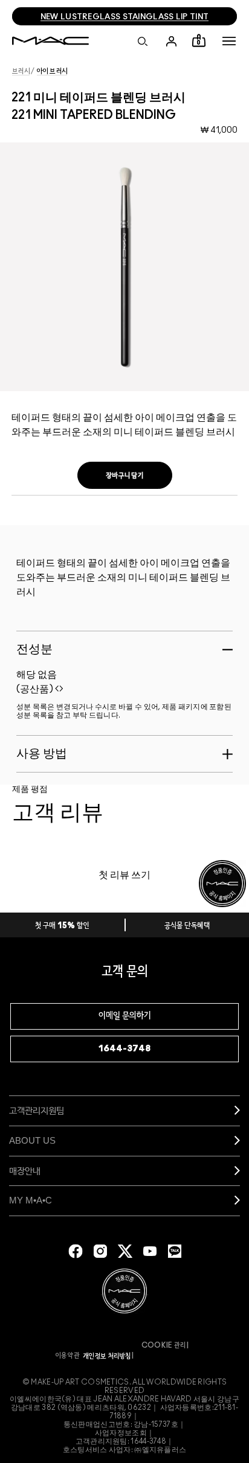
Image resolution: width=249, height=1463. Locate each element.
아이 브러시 (52, 71)
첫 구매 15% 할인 (62, 926)
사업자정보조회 (121, 1432)
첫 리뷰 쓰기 (124, 875)
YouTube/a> (150, 1251)
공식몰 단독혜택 (187, 926)
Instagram (100, 1251)
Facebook (75, 1251)
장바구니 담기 (124, 475)
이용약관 (68, 1355)
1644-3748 (124, 1048)
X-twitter (125, 1251)
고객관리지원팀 (36, 1110)
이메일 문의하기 (125, 1016)
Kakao (174, 1251)
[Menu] (229, 41)
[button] (229, 41)
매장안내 (24, 1170)
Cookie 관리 (163, 1345)
